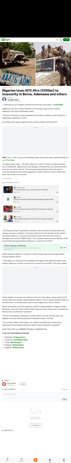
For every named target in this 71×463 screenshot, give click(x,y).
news (10, 87)
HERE (14, 157)
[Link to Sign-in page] (60, 39)
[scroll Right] (8, 226)
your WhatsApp (8, 160)
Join (64, 247)
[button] (7, 460)
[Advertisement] (35, 13)
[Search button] (57, 39)
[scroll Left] (3, 226)
